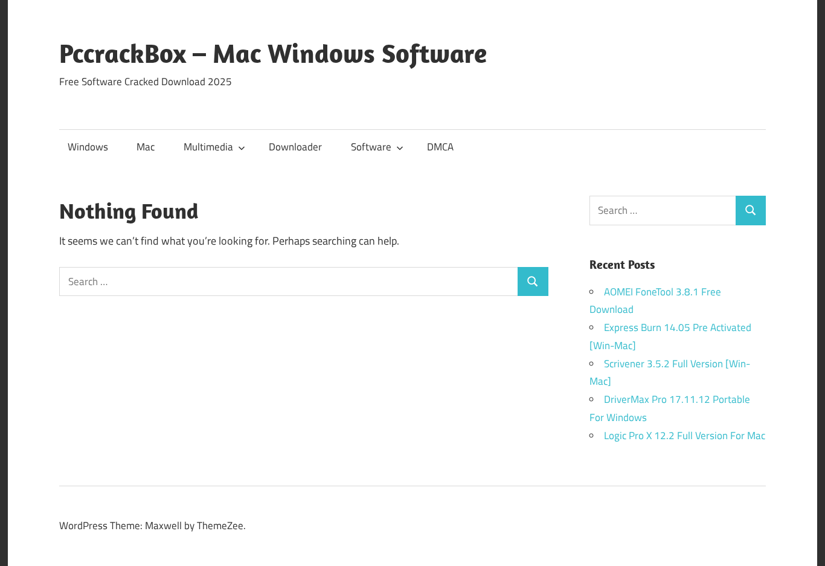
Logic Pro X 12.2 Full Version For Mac (684, 435)
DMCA (440, 147)
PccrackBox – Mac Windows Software (273, 53)
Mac (145, 147)
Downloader (295, 147)
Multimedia (208, 147)
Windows (88, 147)
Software (371, 147)
